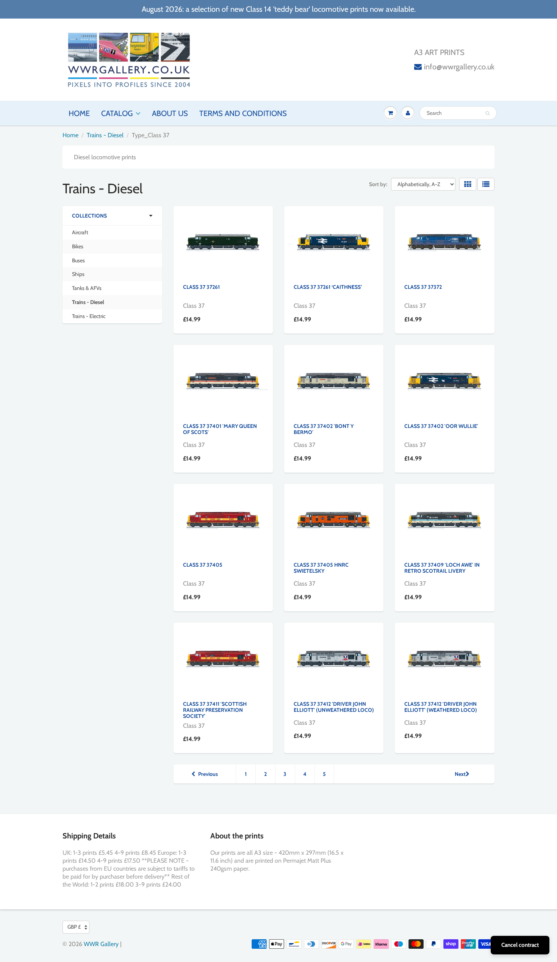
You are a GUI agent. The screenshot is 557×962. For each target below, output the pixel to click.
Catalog (117, 113)
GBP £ (74, 926)
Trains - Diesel (105, 135)
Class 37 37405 (202, 564)
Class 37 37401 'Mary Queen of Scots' (220, 429)
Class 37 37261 (201, 287)
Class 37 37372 (423, 287)
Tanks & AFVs (87, 288)
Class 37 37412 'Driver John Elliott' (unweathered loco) (334, 706)
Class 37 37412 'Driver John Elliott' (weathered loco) (440, 706)
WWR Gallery (101, 944)
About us (170, 113)
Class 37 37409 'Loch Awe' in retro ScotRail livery (442, 567)
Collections (89, 215)
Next (460, 774)
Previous (208, 774)
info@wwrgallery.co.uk (459, 66)
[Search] (487, 113)
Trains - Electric (88, 316)
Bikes (77, 246)
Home (79, 113)
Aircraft (80, 232)
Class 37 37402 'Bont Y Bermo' (324, 429)
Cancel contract (520, 945)
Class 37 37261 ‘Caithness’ (328, 287)
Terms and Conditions (243, 113)
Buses (78, 260)
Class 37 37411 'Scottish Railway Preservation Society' (215, 709)
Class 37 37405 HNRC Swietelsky (321, 567)
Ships (78, 274)
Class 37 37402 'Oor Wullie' (441, 426)
